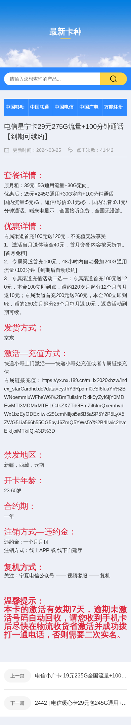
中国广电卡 (89, 110)
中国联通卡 (39, 110)
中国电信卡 (64, 110)
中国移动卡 (15, 110)
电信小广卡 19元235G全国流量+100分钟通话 (81, 675)
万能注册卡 (113, 110)
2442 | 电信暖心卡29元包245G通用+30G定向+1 (81, 703)
